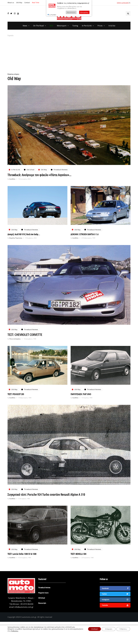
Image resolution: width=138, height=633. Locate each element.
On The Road (38, 25)
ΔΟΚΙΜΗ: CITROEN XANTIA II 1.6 (84, 234)
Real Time (35, 3)
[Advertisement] (69, 55)
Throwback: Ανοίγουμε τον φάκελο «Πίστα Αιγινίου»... (39, 175)
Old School (41, 598)
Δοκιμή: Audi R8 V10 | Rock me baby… (24, 234)
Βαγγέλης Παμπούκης (15, 238)
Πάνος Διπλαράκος (15, 339)
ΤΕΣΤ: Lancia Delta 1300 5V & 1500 (22, 553)
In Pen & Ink (87, 25)
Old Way (19, 3)
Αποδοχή (94, 629)
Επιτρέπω (84, 12)
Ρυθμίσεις (14, 631)
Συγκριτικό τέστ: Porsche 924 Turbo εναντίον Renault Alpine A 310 (46, 494)
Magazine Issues (43, 593)
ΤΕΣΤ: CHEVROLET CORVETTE (25, 334)
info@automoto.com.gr (23, 607)
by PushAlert (52, 15)
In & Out (112, 25)
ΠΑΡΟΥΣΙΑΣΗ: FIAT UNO (81, 394)
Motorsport (61, 25)
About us (11, 3)
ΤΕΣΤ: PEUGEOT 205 (16, 394)
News (25, 25)
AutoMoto (12, 179)
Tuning (75, 25)
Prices (100, 25)
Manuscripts (42, 603)
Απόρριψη (108, 629)
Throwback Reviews (44, 587)
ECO (51, 25)
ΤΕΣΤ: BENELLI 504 (78, 553)
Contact (27, 3)
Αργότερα (71, 12)
